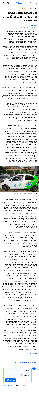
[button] (29, 3)
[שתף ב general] (3, 3)
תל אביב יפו (33, 354)
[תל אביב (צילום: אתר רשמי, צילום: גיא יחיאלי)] (19, 180)
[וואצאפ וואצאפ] (8, 3)
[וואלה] (19, 3)
